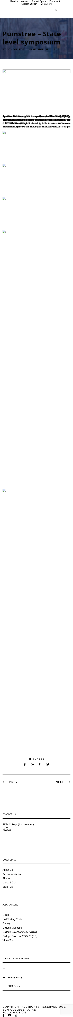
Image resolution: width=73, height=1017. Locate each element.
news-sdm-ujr (39, 49)
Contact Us (46, 4)
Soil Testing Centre (13, 919)
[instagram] (16, 1015)
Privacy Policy (15, 977)
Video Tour (8, 940)
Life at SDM (9, 882)
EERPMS (8, 886)
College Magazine (12, 927)
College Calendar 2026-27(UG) (20, 931)
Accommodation (12, 874)
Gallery (7, 923)
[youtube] (9, 1015)
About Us (8, 869)
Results (14, 1)
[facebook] (4, 1015)
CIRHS (7, 914)
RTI (10, 968)
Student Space (38, 1)
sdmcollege (15, 49)
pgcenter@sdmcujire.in (15, 841)
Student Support (29, 4)
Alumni (24, 1)
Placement (54, 1)
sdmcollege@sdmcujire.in (17, 838)
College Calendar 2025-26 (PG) (20, 936)
